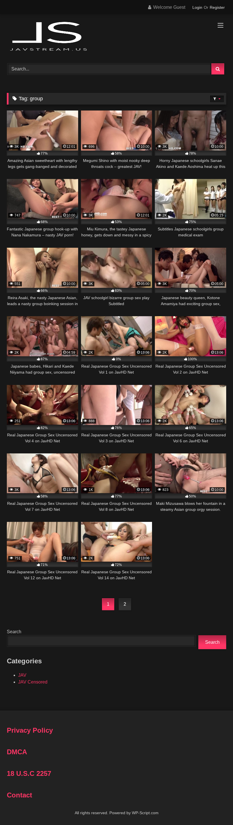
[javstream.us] (116, 37)
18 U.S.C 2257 (29, 773)
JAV (22, 675)
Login (197, 7)
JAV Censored (32, 682)
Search (14, 631)
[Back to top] (215, 808)
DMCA (17, 752)
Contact (19, 795)
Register (217, 7)
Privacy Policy (30, 730)
